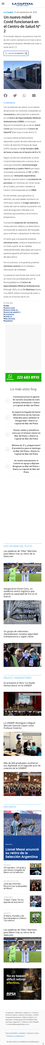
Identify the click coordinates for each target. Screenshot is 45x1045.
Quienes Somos (33, 1033)
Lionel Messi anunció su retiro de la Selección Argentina (22, 853)
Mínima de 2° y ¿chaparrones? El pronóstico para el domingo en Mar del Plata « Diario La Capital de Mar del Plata (24, 449)
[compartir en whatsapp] (27, 95)
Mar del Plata (10, 319)
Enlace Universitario (32, 694)
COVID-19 (8, 316)
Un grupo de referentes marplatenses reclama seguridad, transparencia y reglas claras (21, 634)
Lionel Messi (8, 897)
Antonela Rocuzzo (11, 881)
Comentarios (9, 102)
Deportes (9, 844)
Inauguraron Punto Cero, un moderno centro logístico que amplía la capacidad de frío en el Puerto (20, 592)
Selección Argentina (32, 940)
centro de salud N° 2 (12, 312)
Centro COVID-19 (11, 310)
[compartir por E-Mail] (36, 95)
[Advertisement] (22, 346)
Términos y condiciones (15, 1036)
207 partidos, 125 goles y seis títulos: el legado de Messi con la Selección (15, 870)
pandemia (9, 321)
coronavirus (9, 314)
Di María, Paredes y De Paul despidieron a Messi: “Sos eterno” (15, 918)
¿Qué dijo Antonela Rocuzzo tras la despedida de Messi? (15, 886)
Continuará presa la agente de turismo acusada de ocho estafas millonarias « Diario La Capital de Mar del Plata (23, 401)
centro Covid (10, 308)
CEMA (7, 306)
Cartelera (22, 1033)
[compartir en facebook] (8, 95)
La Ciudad (8, 12)
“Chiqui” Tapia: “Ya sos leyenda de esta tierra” (14, 900)
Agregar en (16, 53)
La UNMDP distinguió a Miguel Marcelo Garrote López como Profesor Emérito (19, 725)
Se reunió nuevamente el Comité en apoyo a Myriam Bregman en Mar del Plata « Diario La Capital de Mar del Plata (23, 466)
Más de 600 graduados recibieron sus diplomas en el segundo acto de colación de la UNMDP (22, 766)
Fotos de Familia (11, 1033)
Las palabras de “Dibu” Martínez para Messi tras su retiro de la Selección (20, 554)
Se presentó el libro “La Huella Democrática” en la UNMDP (19, 684)
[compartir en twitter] (18, 95)
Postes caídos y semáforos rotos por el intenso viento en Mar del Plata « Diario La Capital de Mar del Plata (23, 434)
